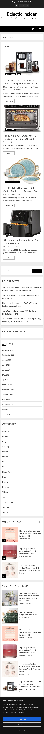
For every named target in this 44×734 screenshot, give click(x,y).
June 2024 (6, 370)
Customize (22, 725)
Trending (5, 507)
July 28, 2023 (16, 246)
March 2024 (7, 385)
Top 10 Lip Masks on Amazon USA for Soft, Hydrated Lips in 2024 (27, 551)
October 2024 (7, 350)
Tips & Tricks (7, 502)
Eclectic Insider (22, 14)
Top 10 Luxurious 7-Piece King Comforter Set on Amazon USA (29, 614)
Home (7, 74)
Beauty (5, 436)
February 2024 (8, 389)
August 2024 (7, 360)
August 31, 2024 (17, 89)
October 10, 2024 (26, 620)
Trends (5, 512)
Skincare (5, 492)
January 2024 (7, 394)
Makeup (5, 487)
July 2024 (6, 365)
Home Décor (9, 182)
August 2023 (7, 409)
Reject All (22, 730)
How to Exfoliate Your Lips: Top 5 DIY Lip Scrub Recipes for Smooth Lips (30, 533)
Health (5, 462)
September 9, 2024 (26, 538)
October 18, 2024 (26, 603)
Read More (9, 101)
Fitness (5, 457)
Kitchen (13, 74)
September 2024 (8, 355)
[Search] (40, 29)
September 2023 (8, 404)
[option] (22, 535)
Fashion (5, 451)
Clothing (5, 446)
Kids (4, 477)
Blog (4, 441)
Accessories (7, 431)
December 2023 (8, 399)
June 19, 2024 (16, 194)
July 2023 (6, 414)
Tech (18, 74)
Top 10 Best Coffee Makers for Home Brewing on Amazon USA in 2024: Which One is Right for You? (20, 83)
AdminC (7, 89)
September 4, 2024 (26, 556)
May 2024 (6, 375)
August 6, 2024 (16, 142)
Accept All (22, 719)
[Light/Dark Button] (34, 29)
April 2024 (6, 380)
